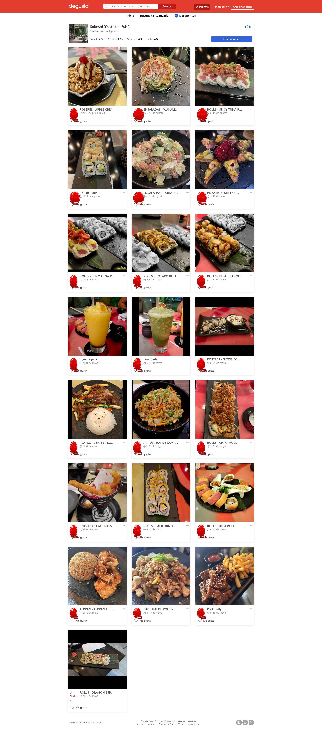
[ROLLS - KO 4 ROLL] (224, 492)
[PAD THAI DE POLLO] (161, 576)
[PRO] (74, 112)
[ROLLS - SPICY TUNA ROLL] (224, 76)
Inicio (130, 15)
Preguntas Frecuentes (186, 720)
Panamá (204, 6)
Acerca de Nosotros (164, 720)
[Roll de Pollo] (97, 159)
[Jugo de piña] (97, 326)
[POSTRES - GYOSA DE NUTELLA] (224, 326)
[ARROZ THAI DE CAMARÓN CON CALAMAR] (161, 409)
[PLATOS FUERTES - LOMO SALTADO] (97, 409)
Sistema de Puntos (167, 724)
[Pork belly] (224, 576)
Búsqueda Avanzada (154, 15)
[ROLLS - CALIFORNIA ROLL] (161, 492)
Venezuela (84, 722)
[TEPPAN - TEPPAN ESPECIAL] (97, 576)
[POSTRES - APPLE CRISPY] (97, 76)
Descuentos (185, 15)
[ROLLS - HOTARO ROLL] (161, 243)
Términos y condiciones (189, 724)
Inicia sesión (222, 6)
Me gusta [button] (81, 121)
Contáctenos (147, 720)
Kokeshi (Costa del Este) (109, 26)
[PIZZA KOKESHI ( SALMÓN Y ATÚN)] (224, 159)
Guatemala (96, 722)
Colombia (72, 722)
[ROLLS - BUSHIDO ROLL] (224, 243)
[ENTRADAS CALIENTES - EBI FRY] (97, 492)
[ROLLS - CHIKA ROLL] (224, 409)
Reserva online (232, 39)
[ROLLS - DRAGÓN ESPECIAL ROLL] (97, 659)
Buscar (167, 6)
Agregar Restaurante (147, 724)
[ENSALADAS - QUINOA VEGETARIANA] (161, 159)
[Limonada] (161, 326)
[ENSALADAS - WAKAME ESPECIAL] (161, 76)
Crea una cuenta (242, 6)
